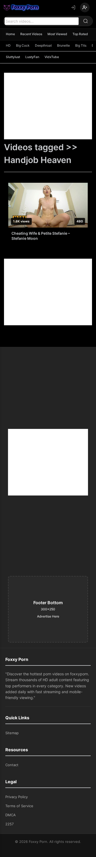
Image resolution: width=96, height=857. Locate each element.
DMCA (10, 815)
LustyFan (32, 57)
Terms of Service (19, 806)
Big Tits (80, 45)
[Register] (85, 7)
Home (10, 34)
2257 (9, 824)
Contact (11, 765)
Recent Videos (31, 34)
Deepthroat (43, 45)
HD (8, 45)
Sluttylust (13, 57)
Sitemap (12, 733)
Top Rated (80, 34)
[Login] (73, 7)
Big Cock (23, 45)
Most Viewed (57, 34)
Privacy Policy (16, 797)
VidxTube (52, 57)
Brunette (63, 45)
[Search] (86, 21)
